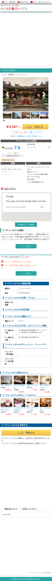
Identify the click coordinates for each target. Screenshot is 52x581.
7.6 (17, 147)
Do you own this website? (16, 207)
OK (41, 207)
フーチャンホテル (8, 70)
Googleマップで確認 (26, 225)
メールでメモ (36, 132)
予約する (38, 127)
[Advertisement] (26, 39)
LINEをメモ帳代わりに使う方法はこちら (26, 136)
